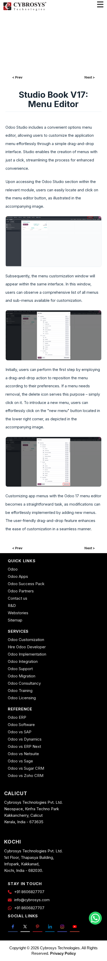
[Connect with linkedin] (50, 926)
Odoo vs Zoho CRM (25, 775)
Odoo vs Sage (20, 761)
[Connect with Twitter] (25, 926)
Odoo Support (20, 668)
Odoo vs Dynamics (25, 739)
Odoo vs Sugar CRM (26, 768)
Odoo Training (20, 690)
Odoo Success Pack (26, 583)
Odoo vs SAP (19, 731)
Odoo (13, 569)
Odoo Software (21, 724)
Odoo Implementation (27, 654)
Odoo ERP (17, 717)
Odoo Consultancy (24, 683)
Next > (89, 77)
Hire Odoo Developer (27, 646)
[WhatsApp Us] (95, 918)
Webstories (18, 612)
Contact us (17, 598)
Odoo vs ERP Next (24, 746)
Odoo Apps (18, 576)
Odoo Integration (23, 661)
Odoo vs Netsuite (23, 753)
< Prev (17, 77)
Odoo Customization (26, 639)
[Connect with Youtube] (75, 926)
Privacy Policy (63, 953)
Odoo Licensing (22, 697)
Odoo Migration (21, 676)
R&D (12, 605)
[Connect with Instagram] (62, 926)
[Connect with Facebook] (13, 926)
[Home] (24, 9)
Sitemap (15, 620)
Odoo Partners (21, 591)
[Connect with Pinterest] (37, 926)
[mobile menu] (100, 4)
